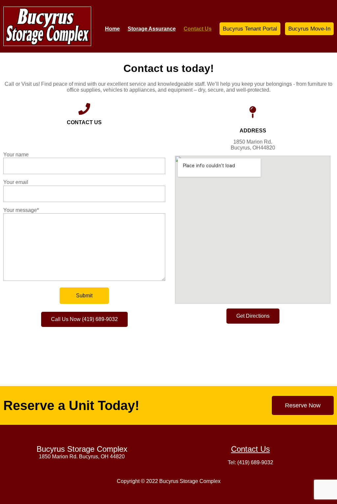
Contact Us (250, 449)
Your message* (21, 210)
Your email (15, 182)
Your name (16, 154)
